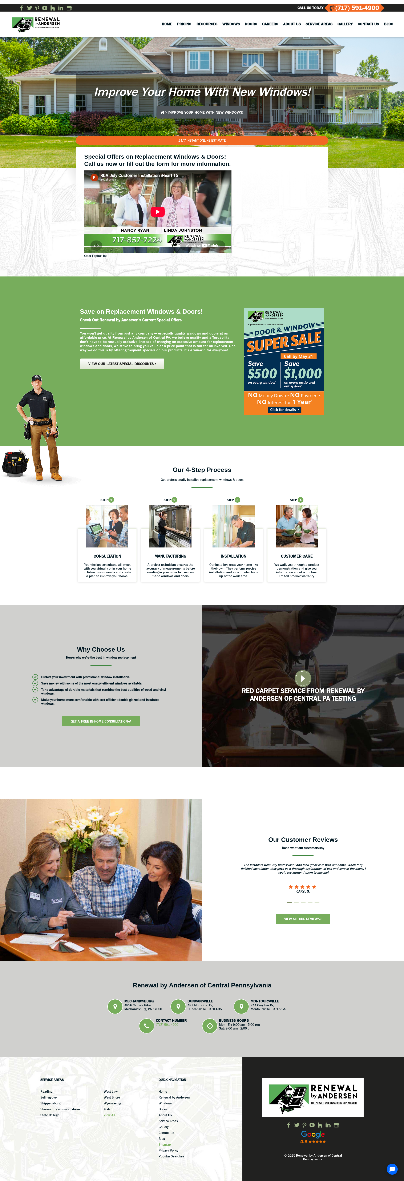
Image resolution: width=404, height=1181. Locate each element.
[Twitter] (29, 8)
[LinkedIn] (61, 8)
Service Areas (168, 1121)
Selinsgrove (48, 1097)
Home (163, 1091)
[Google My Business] (69, 8)
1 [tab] (289, 902)
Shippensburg (50, 1103)
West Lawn (112, 1091)
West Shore (112, 1097)
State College (49, 1115)
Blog (162, 1138)
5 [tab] (317, 902)
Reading (46, 1091)
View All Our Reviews (302, 919)
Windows (165, 1103)
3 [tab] (303, 902)
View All (109, 1115)
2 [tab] (296, 902)
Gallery (164, 1127)
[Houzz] (53, 8)
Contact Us (166, 1133)
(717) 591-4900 (357, 7)
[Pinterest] (37, 8)
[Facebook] (21, 8)
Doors (163, 1109)
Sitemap (165, 1144)
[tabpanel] (303, 874)
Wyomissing (112, 1103)
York (107, 1109)
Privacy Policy (168, 1150)
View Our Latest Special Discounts (121, 364)
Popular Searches (171, 1156)
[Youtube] (45, 8)
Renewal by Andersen (174, 1097)
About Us (165, 1115)
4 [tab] (310, 902)
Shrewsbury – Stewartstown (60, 1109)
